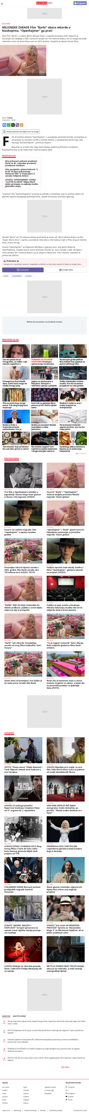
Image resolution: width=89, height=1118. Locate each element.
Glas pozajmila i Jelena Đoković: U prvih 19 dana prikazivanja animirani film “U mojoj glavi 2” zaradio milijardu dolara (21, 172)
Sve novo (65, 1067)
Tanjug (9, 118)
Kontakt (43, 1110)
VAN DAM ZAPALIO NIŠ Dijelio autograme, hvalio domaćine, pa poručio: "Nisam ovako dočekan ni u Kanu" (64, 809)
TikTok (70, 1100)
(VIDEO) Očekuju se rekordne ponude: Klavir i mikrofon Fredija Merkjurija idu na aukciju (23, 968)
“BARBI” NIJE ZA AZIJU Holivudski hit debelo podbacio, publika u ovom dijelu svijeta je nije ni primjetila (23, 607)
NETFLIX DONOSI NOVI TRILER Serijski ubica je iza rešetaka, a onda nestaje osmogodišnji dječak (65, 968)
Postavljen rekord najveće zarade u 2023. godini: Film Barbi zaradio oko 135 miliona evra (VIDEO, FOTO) (21, 570)
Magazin (50, 678)
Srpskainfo (24, 270)
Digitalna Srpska (50, 1087)
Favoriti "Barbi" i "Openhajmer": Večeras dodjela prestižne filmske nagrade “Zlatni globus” (63, 494)
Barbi (6, 276)
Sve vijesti (5, 1087)
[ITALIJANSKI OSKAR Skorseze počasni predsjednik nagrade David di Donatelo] (23, 870)
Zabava (26, 1093)
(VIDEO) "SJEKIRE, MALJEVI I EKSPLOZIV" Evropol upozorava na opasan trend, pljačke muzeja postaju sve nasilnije (22, 929)
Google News (67, 270)
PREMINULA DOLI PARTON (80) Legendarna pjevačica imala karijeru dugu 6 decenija (64, 848)
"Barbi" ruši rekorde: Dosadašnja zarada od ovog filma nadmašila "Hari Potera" (22, 645)
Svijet (4, 1093)
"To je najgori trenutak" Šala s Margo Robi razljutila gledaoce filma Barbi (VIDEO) (65, 645)
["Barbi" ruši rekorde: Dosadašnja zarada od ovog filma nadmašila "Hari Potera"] (23, 626)
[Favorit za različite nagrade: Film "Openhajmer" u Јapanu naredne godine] (23, 513)
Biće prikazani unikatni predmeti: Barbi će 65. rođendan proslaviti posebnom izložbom (21, 163)
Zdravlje (26, 1090)
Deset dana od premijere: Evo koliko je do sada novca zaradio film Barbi (23, 681)
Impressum (6, 1110)
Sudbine (26, 1097)
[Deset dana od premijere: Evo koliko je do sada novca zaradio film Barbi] (23, 664)
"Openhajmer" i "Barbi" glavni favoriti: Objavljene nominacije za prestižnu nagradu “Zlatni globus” (65, 532)
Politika (4, 1090)
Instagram (71, 1093)
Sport (25, 1087)
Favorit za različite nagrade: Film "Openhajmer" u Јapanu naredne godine (20, 532)
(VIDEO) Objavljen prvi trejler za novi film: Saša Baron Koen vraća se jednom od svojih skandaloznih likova (65, 769)
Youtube (70, 1097)
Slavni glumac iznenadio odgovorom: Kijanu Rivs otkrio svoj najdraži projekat (64, 889)
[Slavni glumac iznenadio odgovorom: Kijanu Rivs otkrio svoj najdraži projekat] (66, 870)
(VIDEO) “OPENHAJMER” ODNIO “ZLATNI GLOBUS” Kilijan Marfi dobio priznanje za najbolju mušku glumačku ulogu (21, 183)
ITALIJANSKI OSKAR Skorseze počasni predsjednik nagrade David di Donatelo (22, 889)
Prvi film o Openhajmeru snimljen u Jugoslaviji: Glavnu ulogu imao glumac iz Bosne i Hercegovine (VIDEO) (22, 494)
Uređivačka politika (55, 1110)
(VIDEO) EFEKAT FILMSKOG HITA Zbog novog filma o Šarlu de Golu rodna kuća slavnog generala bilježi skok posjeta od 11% (22, 850)
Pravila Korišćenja (30, 1110)
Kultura (6, 24)
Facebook (71, 1087)
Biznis (4, 1100)
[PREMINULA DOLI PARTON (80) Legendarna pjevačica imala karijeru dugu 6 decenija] (66, 829)
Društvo (5, 1097)
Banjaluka (47, 1093)
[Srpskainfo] (44, 3)
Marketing (17, 1110)
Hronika (5, 1103)
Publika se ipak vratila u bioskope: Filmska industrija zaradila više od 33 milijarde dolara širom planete (64, 607)
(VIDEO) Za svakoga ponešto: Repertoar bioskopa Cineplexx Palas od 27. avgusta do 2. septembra (22, 808)
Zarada (28, 276)
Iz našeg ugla (49, 1090)
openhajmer (17, 276)
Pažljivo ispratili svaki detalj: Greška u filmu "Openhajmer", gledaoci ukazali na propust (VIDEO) (65, 570)
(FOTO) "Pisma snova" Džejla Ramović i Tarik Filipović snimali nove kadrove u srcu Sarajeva (23, 769)
